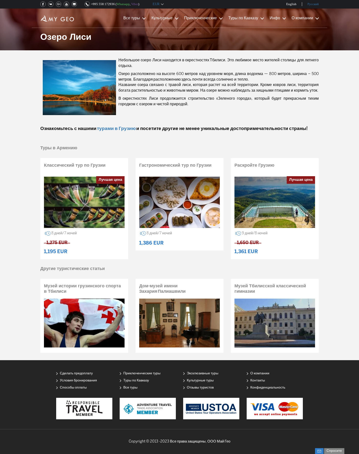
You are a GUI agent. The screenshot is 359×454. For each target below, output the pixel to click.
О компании (302, 18)
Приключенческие (200, 18)
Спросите (334, 451)
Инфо (275, 18)
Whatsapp (123, 4)
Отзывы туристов (200, 387)
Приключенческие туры (141, 373)
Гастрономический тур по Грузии (175, 165)
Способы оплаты (73, 387)
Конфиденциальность (267, 387)
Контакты (257, 380)
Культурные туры (200, 380)
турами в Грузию (116, 129)
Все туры (131, 18)
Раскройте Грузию (254, 165)
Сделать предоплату (76, 373)
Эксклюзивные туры (202, 373)
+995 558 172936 (103, 4)
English (291, 4)
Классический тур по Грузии (75, 165)
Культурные (162, 18)
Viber (134, 4)
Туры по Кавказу (243, 18)
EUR (156, 4)
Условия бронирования (78, 380)
